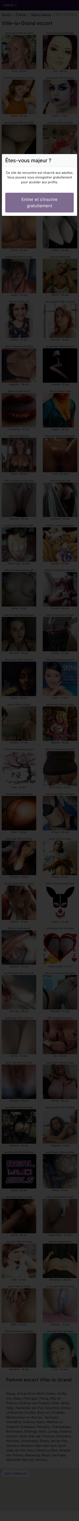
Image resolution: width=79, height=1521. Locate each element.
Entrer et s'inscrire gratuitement (39, 202)
